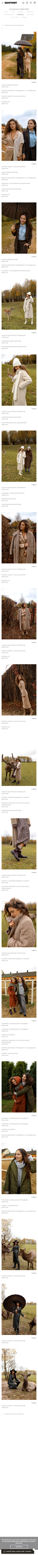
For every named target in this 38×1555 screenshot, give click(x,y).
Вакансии (30, 14)
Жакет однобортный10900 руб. (10, 86)
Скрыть (34, 82)
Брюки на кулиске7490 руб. (9, 499)
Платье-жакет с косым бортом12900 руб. (14, 97)
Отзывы (20, 12)
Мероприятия (9, 14)
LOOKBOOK (20, 14)
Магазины (30, 12)
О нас (6, 12)
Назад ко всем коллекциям (14, 25)
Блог (13, 12)
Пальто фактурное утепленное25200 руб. (14, 336)
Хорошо (19, 1546)
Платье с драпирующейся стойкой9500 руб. (15, 798)
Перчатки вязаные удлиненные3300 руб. (14, 347)
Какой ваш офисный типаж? (18, 1551)
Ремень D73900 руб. (6, 102)
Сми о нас (14, 17)
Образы (24, 17)
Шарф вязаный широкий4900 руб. (11, 190)
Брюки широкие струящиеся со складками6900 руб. (19, 91)
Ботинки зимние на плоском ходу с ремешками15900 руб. (16, 804)
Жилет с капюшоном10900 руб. (10, 1054)
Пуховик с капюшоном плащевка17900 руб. (15, 1024)
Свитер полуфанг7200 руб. (8, 1035)
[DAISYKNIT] (11, 3)
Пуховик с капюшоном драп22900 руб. (13, 494)
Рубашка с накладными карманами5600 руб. (16, 184)
